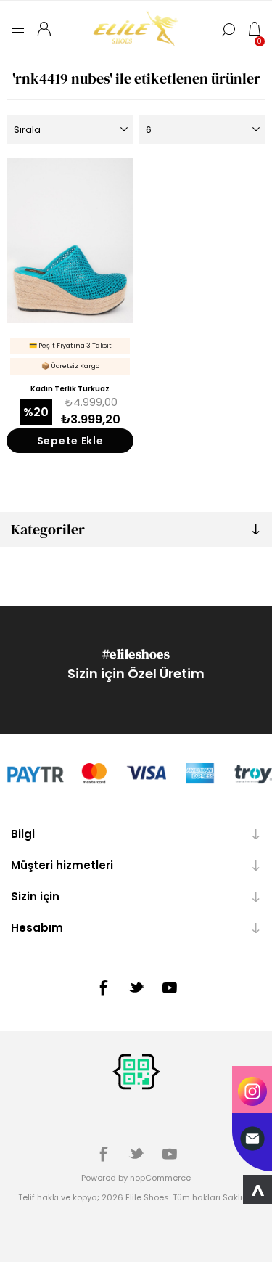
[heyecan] (136, 986)
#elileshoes (136, 654)
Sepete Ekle (70, 440)
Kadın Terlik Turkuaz (70, 388)
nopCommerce (160, 1178)
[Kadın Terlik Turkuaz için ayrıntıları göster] (70, 240)
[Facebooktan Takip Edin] (103, 987)
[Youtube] (169, 987)
